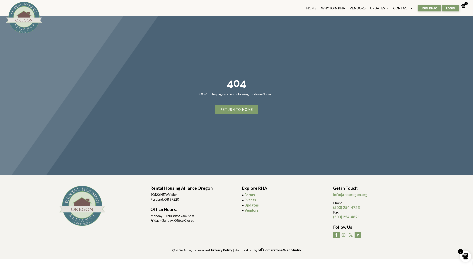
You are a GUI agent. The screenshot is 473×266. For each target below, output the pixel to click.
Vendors (251, 210)
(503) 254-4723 (346, 207)
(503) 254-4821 (346, 217)
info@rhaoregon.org (350, 194)
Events (250, 200)
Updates (251, 205)
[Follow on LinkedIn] (358, 235)
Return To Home (236, 109)
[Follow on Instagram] (343, 235)
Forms (249, 194)
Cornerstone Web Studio (282, 250)
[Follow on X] (351, 235)
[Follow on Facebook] (336, 235)
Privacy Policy (221, 250)
